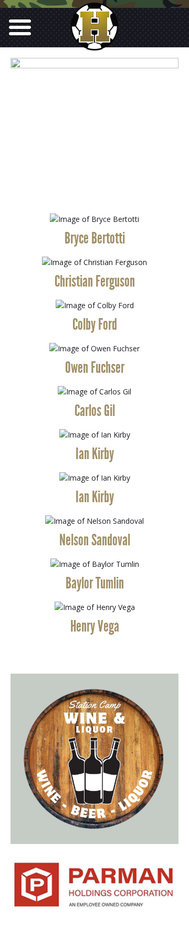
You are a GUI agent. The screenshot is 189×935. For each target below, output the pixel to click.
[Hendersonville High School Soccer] (94, 41)
